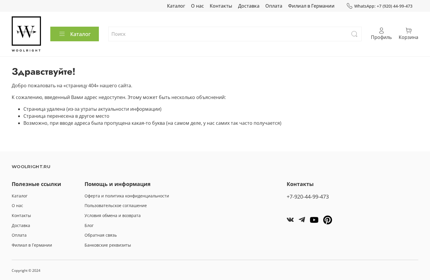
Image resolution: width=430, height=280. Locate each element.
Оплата (273, 6)
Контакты (221, 6)
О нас (197, 6)
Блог (89, 225)
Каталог (176, 6)
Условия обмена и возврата (113, 215)
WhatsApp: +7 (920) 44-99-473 (383, 6)
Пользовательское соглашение (116, 205)
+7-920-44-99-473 (308, 196)
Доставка (248, 6)
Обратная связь (101, 235)
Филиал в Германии (311, 6)
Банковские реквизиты (108, 245)
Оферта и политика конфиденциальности (127, 196)
